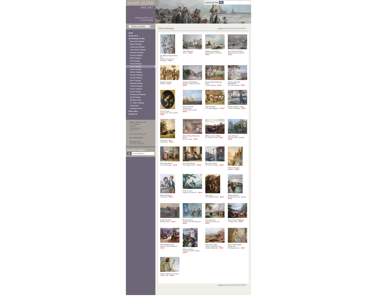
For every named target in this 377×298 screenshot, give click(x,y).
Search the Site (212, 2)
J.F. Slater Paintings (136, 103)
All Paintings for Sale (137, 38)
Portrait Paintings (135, 64)
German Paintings (136, 75)
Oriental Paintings (135, 86)
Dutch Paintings (135, 92)
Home (131, 33)
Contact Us (133, 114)
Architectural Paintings (137, 94)
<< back (220, 28)
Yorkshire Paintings (136, 52)
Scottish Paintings (136, 55)
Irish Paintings (134, 61)
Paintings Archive (135, 108)
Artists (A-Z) (133, 36)
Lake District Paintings (137, 50)
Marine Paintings (135, 44)
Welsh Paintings (135, 58)
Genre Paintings (135, 66)
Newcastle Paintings (136, 41)
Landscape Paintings (137, 47)
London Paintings (135, 78)
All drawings (133, 105)
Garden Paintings (135, 89)
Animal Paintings (135, 69)
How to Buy (133, 111)
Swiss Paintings (135, 80)
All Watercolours (135, 100)
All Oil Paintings (135, 97)
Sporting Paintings (136, 83)
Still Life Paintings (135, 72)
